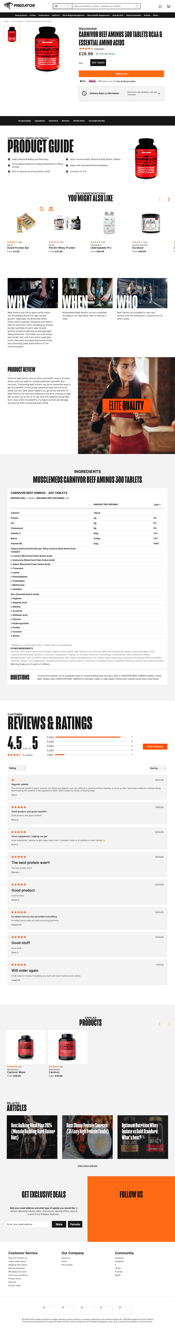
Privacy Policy (14, 1278)
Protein (33, 15)
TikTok (118, 1268)
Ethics (64, 1261)
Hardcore (56, 15)
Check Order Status (17, 1261)
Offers (155, 15)
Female (75, 1224)
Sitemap (12, 1282)
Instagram (119, 1261)
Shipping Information (17, 1265)
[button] (121, 94)
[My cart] (168, 6)
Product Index (14, 1285)
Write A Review (155, 746)
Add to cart (121, 73)
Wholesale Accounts (17, 1271)
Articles (147, 15)
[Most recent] (157, 768)
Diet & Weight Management (73, 15)
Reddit (118, 1275)
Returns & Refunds (16, 1268)
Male (59, 1224)
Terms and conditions (18, 1275)
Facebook (119, 1258)
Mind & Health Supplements (98, 15)
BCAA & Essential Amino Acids (39, 21)
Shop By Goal (117, 15)
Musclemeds (88, 28)
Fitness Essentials (133, 15)
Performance (44, 15)
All (56, 6)
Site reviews (67, 1265)
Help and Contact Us (17, 1258)
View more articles (87, 1166)
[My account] (160, 6)
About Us (66, 1258)
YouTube (119, 1271)
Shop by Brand (21, 15)
